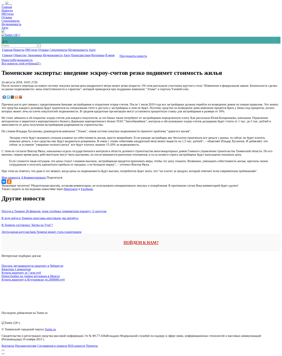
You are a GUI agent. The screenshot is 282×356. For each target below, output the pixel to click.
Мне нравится (12, 177)
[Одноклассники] (16, 97)
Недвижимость (11, 24)
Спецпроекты (11, 20)
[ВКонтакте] (4, 97)
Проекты (92, 345)
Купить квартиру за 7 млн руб (21, 272)
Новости (7, 10)
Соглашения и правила (52, 345)
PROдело (8, 14)
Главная (7, 7)
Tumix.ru (50, 329)
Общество (20, 55)
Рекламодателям (25, 345)
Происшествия (80, 55)
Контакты (8, 345)
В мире (110, 55)
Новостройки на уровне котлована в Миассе (31, 276)
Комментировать (35, 177)
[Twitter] (8, 97)
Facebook (87, 189)
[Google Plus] (20, 97)
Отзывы (7, 17)
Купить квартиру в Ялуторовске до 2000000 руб (33, 279)
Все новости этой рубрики (19, 63)
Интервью (98, 55)
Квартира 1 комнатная (16, 269)
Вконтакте (71, 189)
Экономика (34, 55)
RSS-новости (76, 345)
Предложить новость (133, 56)
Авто (5, 27)
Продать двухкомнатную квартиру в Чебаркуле (32, 265)
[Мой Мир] (12, 97)
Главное (7, 55)
